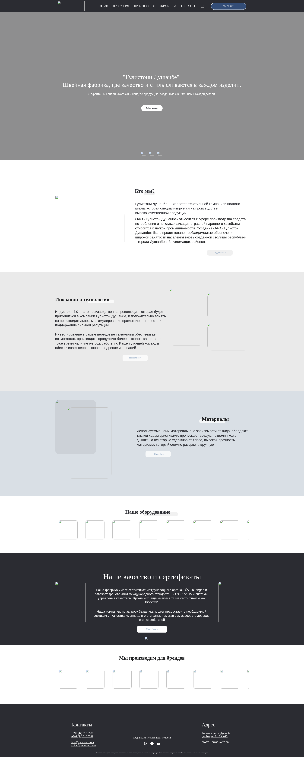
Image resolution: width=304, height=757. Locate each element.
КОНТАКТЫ (188, 6)
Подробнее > (220, 252)
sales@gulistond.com (83, 745)
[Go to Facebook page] (152, 743)
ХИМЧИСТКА (168, 6)
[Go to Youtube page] (158, 743)
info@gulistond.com (82, 742)
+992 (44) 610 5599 (82, 736)
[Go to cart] (202, 6)
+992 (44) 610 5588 (82, 733)
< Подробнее (158, 454)
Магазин (152, 108)
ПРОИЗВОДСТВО (144, 6)
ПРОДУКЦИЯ (121, 6)
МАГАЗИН (228, 6)
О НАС (104, 6)
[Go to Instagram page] (145, 743)
